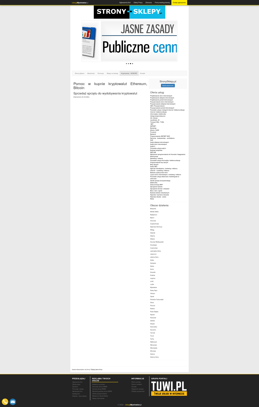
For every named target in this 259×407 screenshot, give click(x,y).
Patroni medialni (137, 384)
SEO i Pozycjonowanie (157, 106)
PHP (151, 140)
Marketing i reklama (156, 158)
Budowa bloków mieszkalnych (159, 193)
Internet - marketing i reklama (159, 170)
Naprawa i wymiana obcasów (159, 195)
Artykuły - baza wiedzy (79, 396)
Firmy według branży (162, 2)
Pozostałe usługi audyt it (158, 148)
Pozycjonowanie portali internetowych (162, 108)
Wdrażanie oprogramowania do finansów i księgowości (167, 154)
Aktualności (91, 73)
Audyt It (152, 146)
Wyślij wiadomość (168, 86)
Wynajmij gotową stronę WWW (102, 391)
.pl (80, 2)
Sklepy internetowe (98, 398)
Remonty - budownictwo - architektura (162, 138)
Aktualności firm (77, 391)
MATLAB (153, 152)
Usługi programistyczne (157, 116)
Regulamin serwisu (138, 389)
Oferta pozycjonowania (99, 394)
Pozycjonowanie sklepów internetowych (162, 104)
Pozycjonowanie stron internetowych (162, 102)
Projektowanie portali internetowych (161, 100)
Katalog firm (76, 394)
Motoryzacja (154, 156)
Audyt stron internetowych (158, 144)
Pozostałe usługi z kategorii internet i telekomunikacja (167, 110)
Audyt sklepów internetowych (159, 142)
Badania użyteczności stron (159, 172)
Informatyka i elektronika (158, 114)
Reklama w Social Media (100, 396)
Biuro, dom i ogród (156, 191)
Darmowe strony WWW (99, 387)
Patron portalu (136, 382)
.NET (151, 124)
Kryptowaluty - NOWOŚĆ (129, 73)
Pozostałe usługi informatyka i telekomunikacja (165, 160)
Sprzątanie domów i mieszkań (159, 189)
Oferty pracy (76, 384)
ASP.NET (153, 126)
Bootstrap (153, 128)
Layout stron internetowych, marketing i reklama (165, 175)
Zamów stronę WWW (99, 389)
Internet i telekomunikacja (158, 112)
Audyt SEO (153, 166)
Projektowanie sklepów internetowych (162, 98)
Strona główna (79, 73)
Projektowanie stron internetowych (161, 96)
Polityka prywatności (138, 391)
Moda (152, 199)
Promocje (101, 73)
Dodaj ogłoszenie (179, 2)
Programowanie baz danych (159, 162)
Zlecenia (148, 2)
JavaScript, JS (154, 120)
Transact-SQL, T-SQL (157, 122)
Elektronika (153, 183)
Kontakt (142, 73)
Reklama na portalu (98, 384)
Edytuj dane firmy (96, 369)
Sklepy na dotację (112, 73)
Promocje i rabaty (78, 389)
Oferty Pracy (138, 2)
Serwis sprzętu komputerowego (160, 181)
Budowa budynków (156, 150)
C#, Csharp (154, 118)
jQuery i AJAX (154, 130)
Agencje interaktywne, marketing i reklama (163, 168)
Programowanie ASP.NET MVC (160, 136)
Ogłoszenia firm (125, 2)
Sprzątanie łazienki (156, 187)
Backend (153, 134)
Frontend (153, 132)
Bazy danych (154, 164)
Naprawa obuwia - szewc (158, 197)
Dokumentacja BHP (156, 185)
